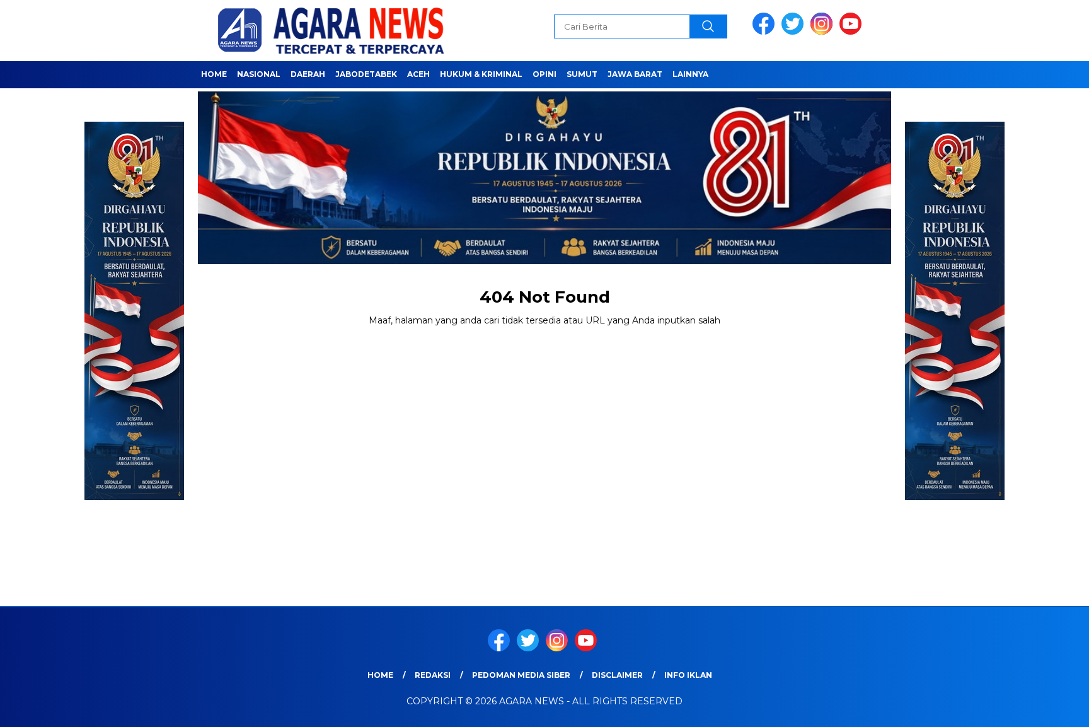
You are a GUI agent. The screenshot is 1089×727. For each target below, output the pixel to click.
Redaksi (433, 675)
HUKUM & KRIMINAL (481, 74)
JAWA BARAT (635, 74)
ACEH (418, 74)
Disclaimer (617, 675)
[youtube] (852, 32)
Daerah (308, 74)
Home (214, 74)
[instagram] (823, 32)
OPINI (544, 74)
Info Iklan (688, 675)
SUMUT (582, 74)
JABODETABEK (366, 74)
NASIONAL (258, 74)
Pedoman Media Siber (521, 675)
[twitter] (794, 32)
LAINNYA (690, 74)
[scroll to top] (1046, 707)
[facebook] (765, 32)
